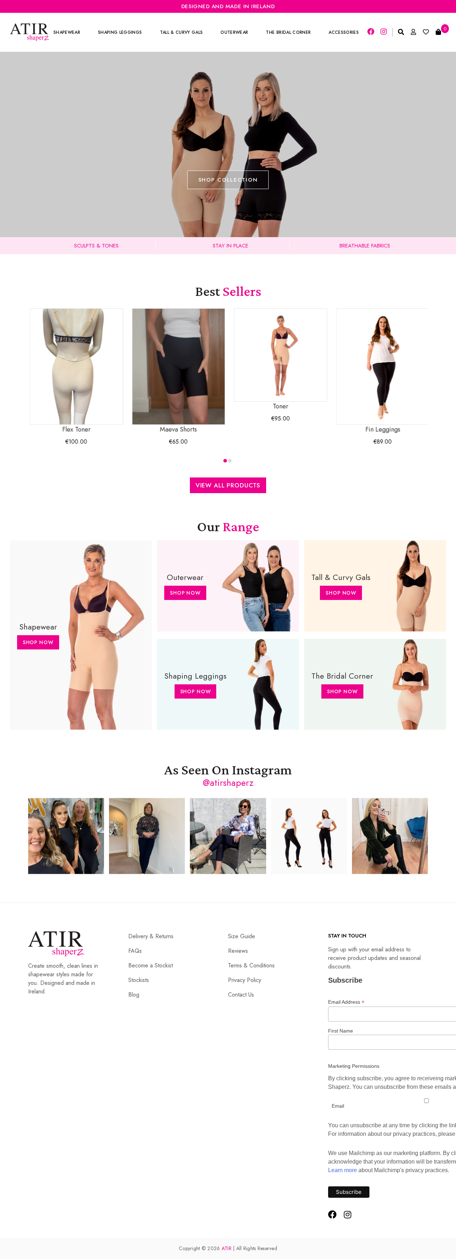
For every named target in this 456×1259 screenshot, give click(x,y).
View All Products (228, 485)
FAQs (135, 951)
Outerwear (234, 32)
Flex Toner (75, 429)
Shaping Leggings (120, 32)
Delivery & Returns (150, 936)
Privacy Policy (244, 980)
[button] (225, 461)
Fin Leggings (381, 429)
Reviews (238, 951)
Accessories (343, 32)
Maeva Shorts (177, 429)
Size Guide (241, 936)
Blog (133, 995)
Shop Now (38, 642)
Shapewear (66, 32)
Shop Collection (228, 180)
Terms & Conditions (251, 965)
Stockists (138, 980)
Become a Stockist (150, 965)
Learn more (342, 1170)
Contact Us (241, 995)
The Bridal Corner (288, 32)
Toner (279, 406)
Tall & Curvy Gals (181, 32)
